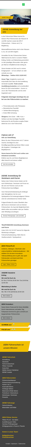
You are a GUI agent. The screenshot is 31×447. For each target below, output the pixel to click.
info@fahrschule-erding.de (17, 65)
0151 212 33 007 (10, 230)
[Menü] (28, 4)
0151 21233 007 (21, 75)
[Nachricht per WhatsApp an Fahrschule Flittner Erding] (23, 4)
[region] (15, 17)
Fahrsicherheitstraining (9, 235)
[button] (29, 22)
